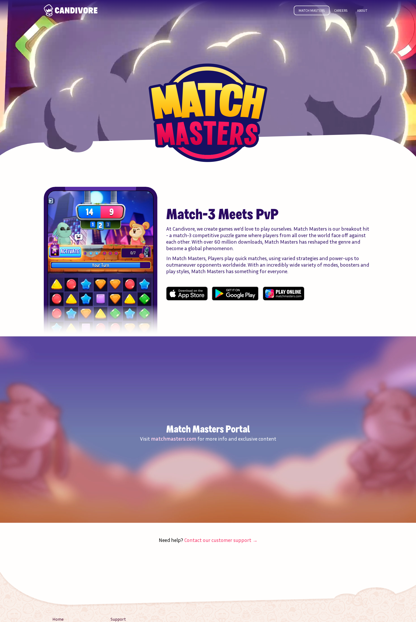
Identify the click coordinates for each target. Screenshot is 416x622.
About (362, 10)
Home (58, 619)
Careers (341, 10)
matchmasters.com (173, 439)
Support (118, 619)
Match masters (312, 10)
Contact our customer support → (221, 540)
